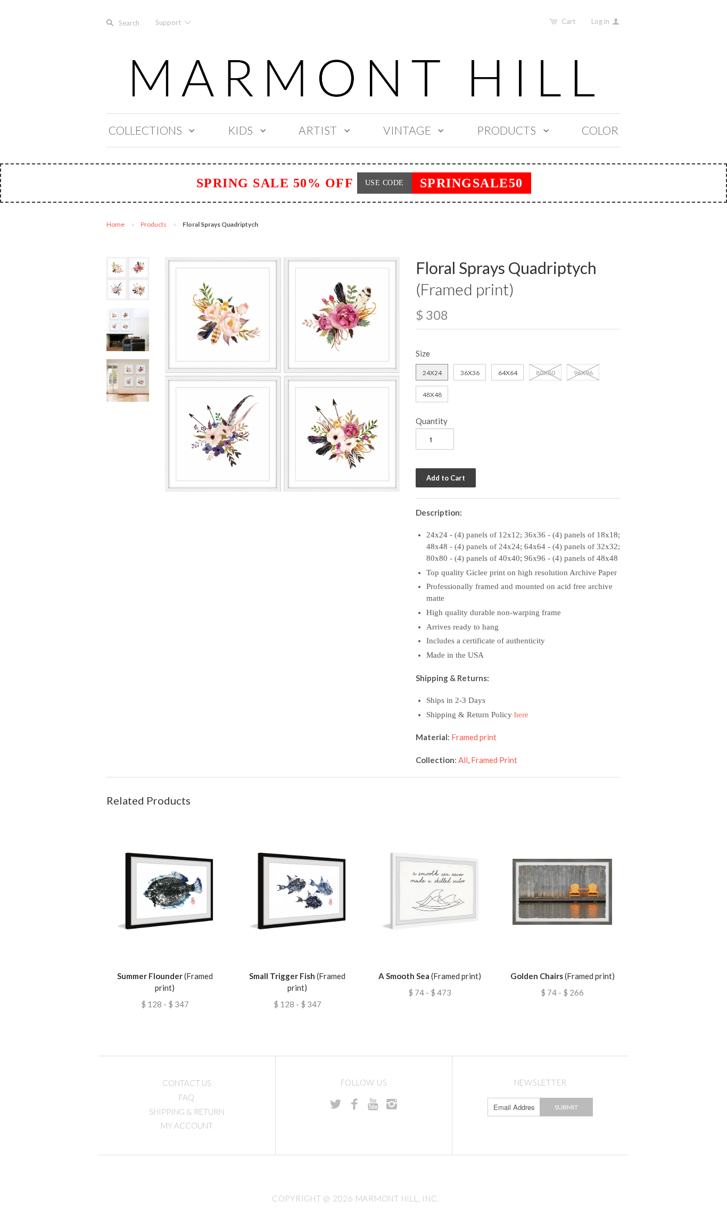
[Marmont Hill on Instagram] (391, 1103)
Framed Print (494, 760)
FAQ (186, 1097)
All (463, 760)
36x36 (470, 373)
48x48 (432, 395)
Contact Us (186, 1083)
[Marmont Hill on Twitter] (335, 1103)
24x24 (432, 373)
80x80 (545, 373)
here (521, 714)
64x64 (507, 373)
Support (169, 22)
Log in (601, 21)
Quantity (432, 421)
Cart (568, 21)
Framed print (474, 737)
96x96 (583, 373)
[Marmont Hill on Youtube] (373, 1103)
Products (154, 224)
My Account (187, 1125)
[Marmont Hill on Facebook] (354, 1103)
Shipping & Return (186, 1111)
